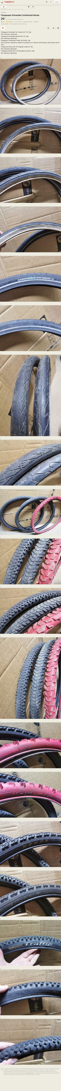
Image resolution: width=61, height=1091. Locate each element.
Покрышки (3, 12)
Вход (57, 2)
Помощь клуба (29, 1073)
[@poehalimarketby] (28, 6)
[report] (58, 28)
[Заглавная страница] (9, 1)
